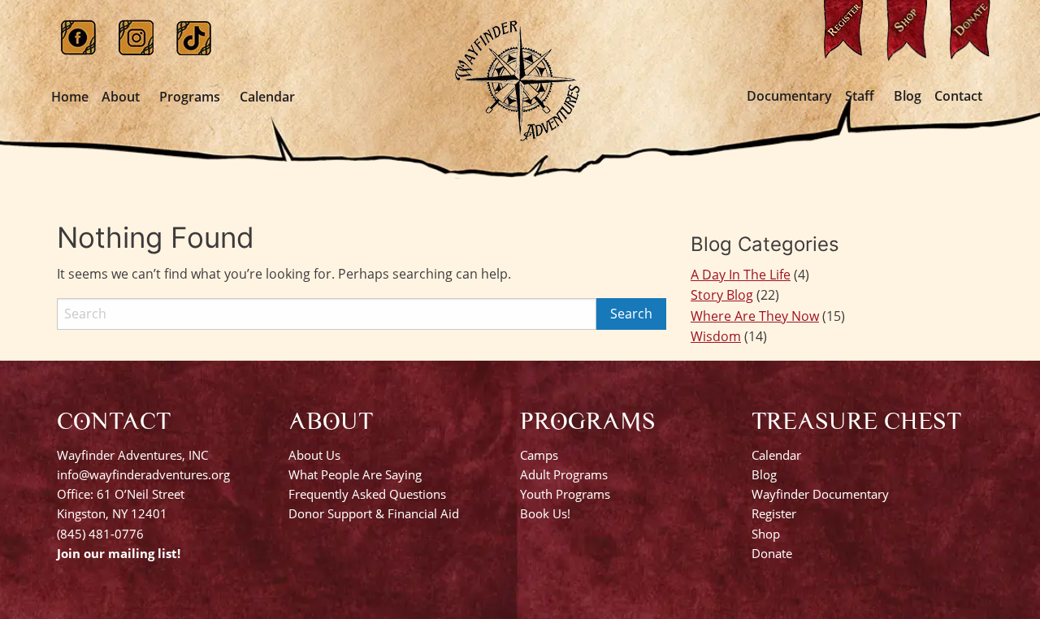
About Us (314, 455)
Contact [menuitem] (958, 96)
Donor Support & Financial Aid (373, 513)
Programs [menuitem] (189, 97)
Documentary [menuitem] (789, 96)
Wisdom (716, 336)
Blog (764, 474)
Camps (539, 455)
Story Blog (722, 295)
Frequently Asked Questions (367, 494)
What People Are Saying (355, 474)
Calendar (776, 455)
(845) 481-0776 (100, 534)
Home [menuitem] (70, 97)
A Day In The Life (741, 275)
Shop (766, 534)
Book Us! (545, 513)
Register (774, 513)
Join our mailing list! (118, 553)
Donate (772, 553)
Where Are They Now (755, 316)
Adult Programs (564, 474)
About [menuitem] (121, 97)
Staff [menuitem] (859, 96)
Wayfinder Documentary (820, 494)
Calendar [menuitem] (267, 97)
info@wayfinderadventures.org (143, 474)
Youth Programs (565, 494)
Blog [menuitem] (907, 96)
